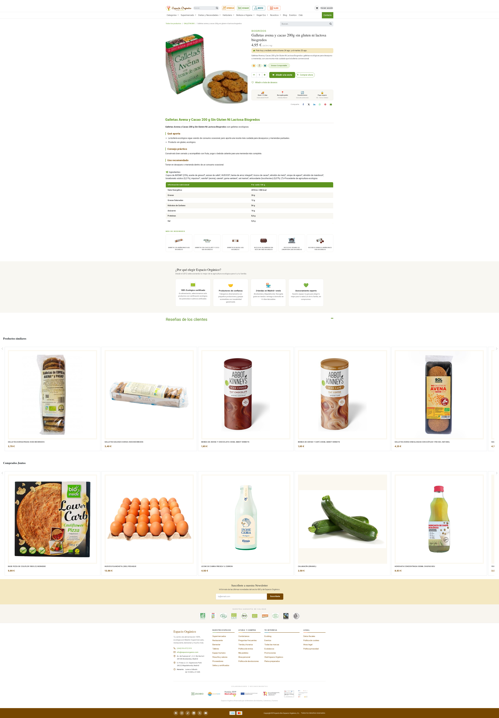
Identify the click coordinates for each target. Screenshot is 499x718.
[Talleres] (274, 8)
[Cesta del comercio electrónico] (317, 8)
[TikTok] (187, 713)
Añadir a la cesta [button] (283, 75)
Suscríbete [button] (275, 596)
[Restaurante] (243, 8)
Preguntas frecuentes (247, 640)
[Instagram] (181, 713)
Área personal (244, 657)
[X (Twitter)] (199, 713)
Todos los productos (173, 23)
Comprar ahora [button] (306, 75)
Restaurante (217, 640)
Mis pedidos (243, 653)
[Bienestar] (259, 8)
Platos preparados (272, 661)
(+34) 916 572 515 (184, 648)
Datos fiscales (309, 636)
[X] (309, 104)
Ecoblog (267, 636)
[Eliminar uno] (254, 74)
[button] (2, 348)
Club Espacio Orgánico (273, 657)
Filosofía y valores (219, 657)
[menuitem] (173, 15)
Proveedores (217, 661)
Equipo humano (219, 653)
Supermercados (219, 636)
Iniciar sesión (327, 8)
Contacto (328, 15)
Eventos (267, 640)
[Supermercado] (228, 8)
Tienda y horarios (245, 645)
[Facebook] (303, 104)
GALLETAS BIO (189, 23)
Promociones (270, 653)
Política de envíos (245, 649)
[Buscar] (217, 8)
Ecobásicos (269, 649)
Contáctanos (243, 636)
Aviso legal (307, 645)
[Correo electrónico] (331, 104)
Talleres (215, 649)
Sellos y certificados (220, 665)
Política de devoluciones (248, 661)
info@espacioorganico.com (187, 652)
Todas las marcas (271, 645)
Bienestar (216, 645)
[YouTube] (205, 713)
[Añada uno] (264, 74)
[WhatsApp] (320, 104)
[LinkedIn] (314, 104)
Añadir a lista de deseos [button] (266, 82)
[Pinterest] (325, 104)
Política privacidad (311, 649)
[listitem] (52, 399)
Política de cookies (311, 640)
